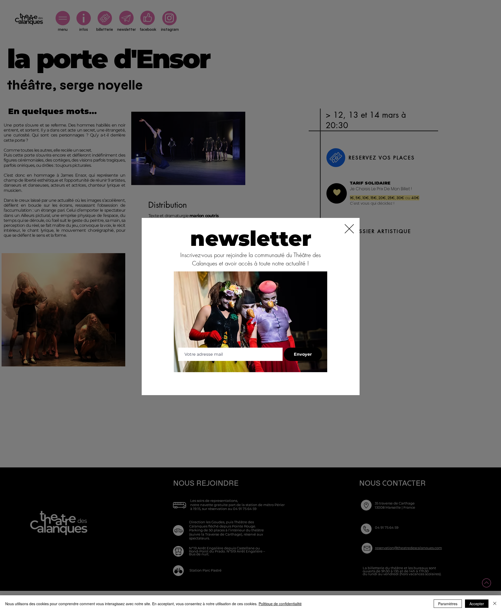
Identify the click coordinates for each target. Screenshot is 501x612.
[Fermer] (495, 603)
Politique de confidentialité (280, 603)
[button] (349, 228)
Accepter (476, 603)
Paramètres (447, 603)
